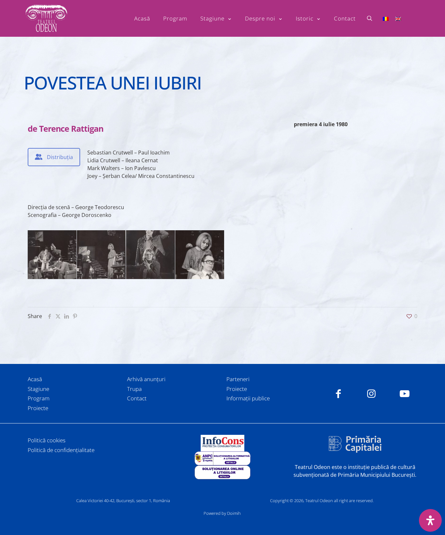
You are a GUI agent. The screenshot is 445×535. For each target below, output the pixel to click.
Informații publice (248, 398)
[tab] (54, 157)
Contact (137, 398)
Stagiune (38, 389)
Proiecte (38, 408)
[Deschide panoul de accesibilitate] (430, 520)
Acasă (35, 379)
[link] (222, 443)
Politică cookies (46, 440)
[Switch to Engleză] (398, 18)
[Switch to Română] (386, 18)
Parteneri (238, 379)
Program (39, 398)
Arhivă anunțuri (146, 379)
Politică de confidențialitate (61, 450)
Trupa (134, 389)
